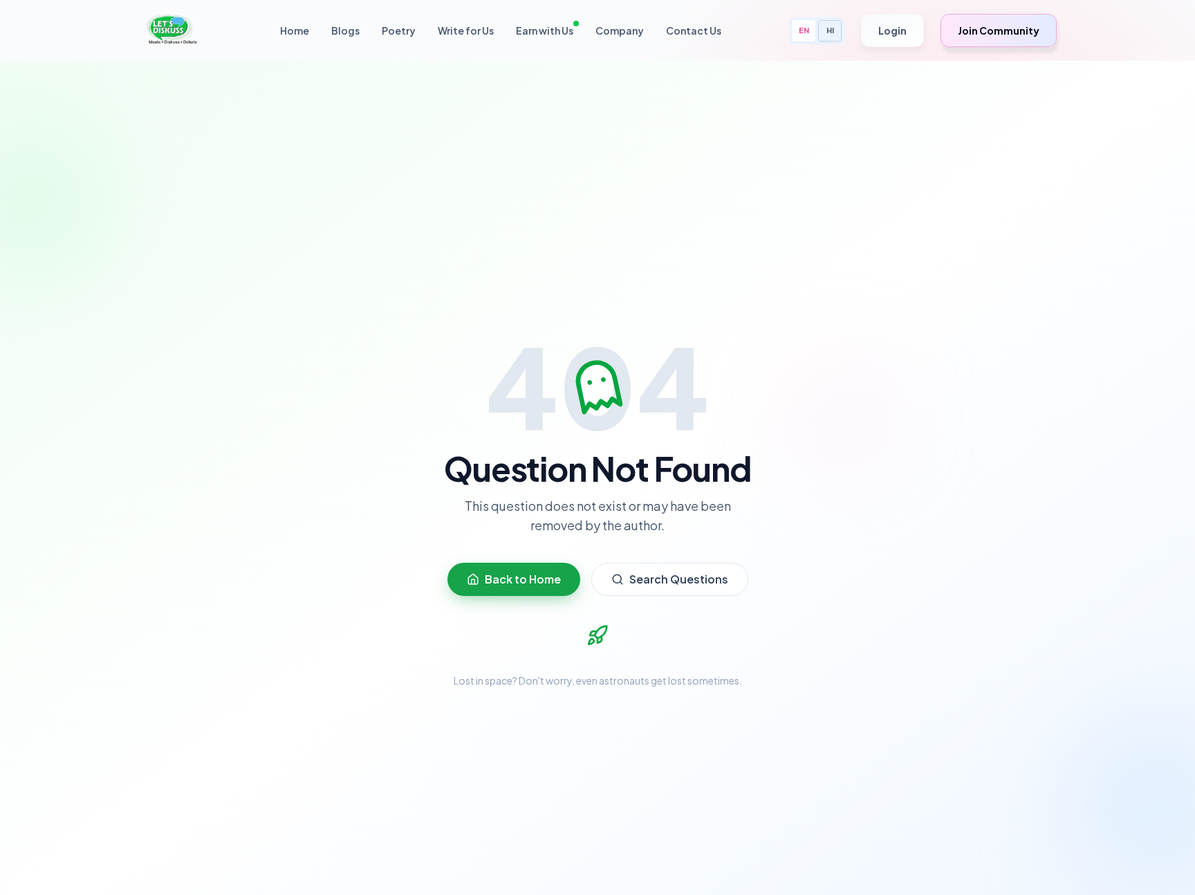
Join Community (998, 30)
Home (294, 30)
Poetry (399, 30)
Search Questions (678, 579)
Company (619, 30)
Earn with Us (544, 30)
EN (804, 30)
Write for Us (466, 30)
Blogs (345, 30)
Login (892, 30)
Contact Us (693, 30)
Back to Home (523, 579)
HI (830, 30)
